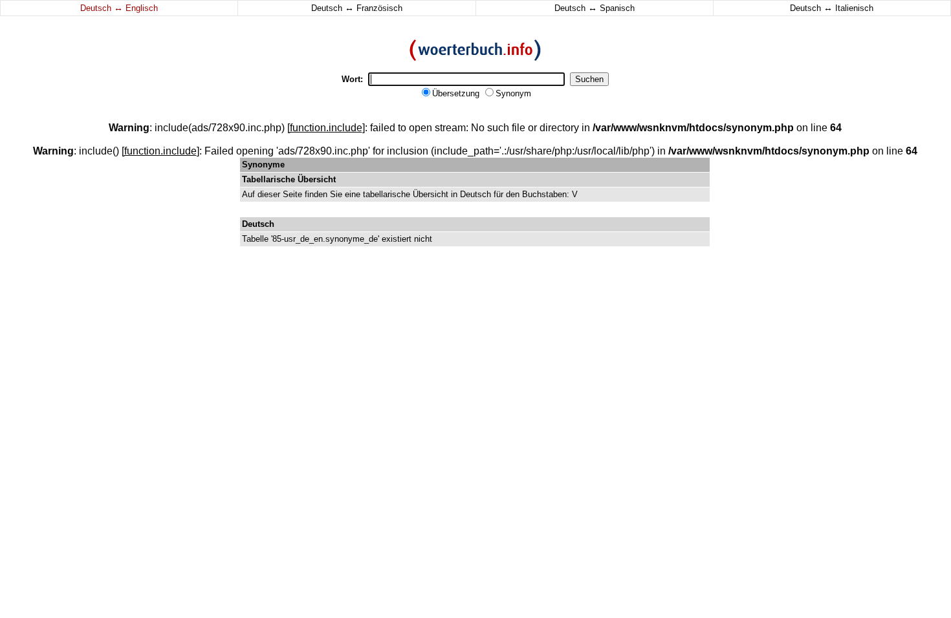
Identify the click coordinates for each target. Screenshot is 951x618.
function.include (326, 127)
